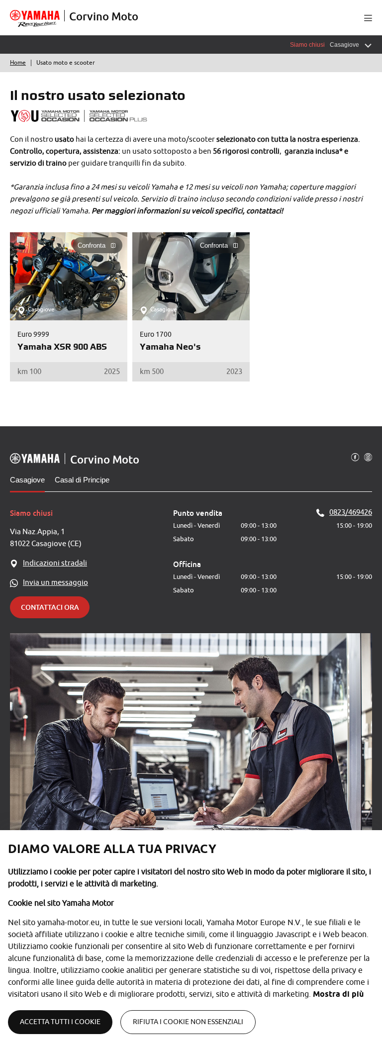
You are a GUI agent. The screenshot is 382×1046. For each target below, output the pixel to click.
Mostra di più (338, 994)
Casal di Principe (82, 479)
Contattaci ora (50, 607)
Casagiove (27, 479)
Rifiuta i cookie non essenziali (188, 1022)
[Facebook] (355, 457)
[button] (368, 18)
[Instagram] (368, 457)
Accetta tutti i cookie (60, 1022)
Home (18, 63)
